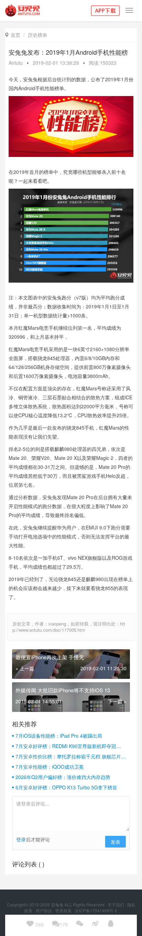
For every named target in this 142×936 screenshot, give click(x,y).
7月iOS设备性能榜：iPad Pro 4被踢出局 (59, 735)
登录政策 (64, 910)
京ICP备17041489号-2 (96, 910)
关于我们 (116, 904)
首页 (12, 34)
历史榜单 (37, 34)
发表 (115, 841)
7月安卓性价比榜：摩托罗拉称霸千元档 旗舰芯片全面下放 (71, 756)
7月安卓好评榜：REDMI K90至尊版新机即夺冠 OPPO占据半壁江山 (66, 746)
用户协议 (44, 910)
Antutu (16, 62)
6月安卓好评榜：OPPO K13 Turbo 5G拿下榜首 (66, 787)
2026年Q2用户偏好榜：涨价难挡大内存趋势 (63, 777)
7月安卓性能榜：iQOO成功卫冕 (50, 766)
